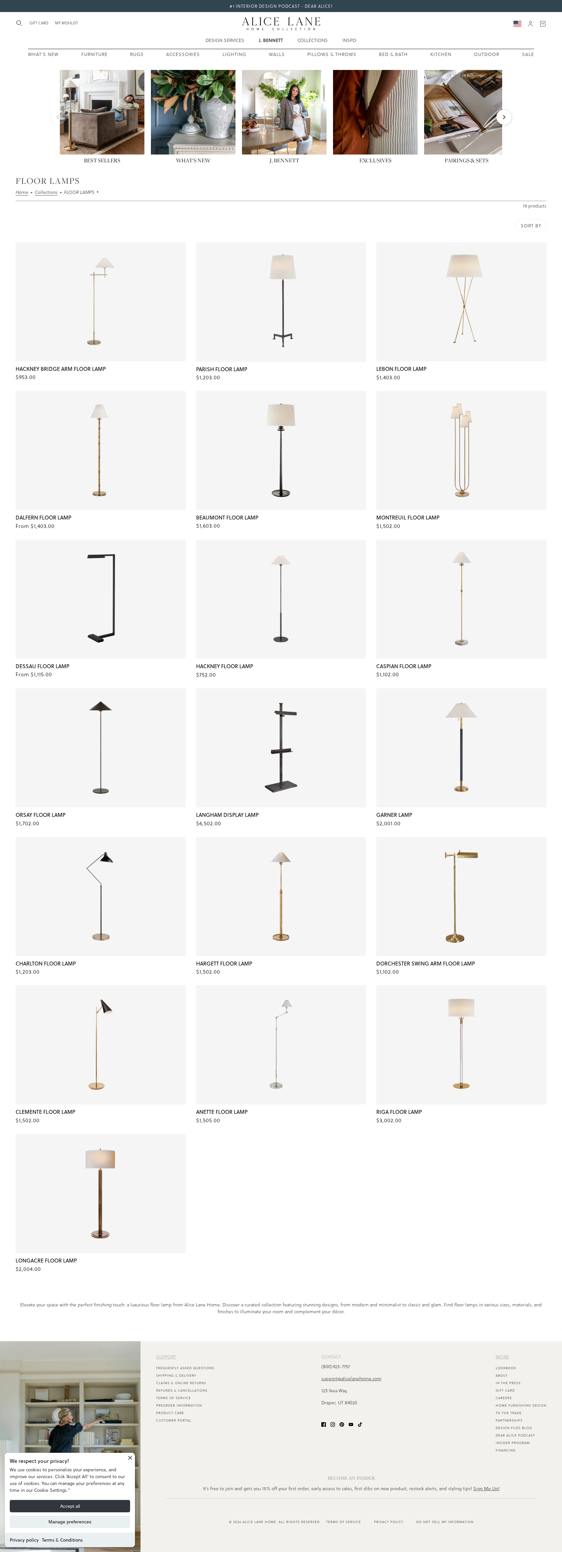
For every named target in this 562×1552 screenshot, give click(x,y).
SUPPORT (166, 1356)
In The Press (508, 1383)
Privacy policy (24, 1540)
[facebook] (323, 1424)
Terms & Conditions (62, 1540)
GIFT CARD (38, 23)
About (502, 1375)
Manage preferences (69, 1521)
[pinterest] (342, 1424)
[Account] (530, 23)
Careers (504, 1398)
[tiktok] (360, 1424)
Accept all (70, 1506)
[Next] (504, 117)
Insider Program (513, 1442)
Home (22, 193)
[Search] (19, 23)
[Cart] (542, 23)
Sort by (531, 225)
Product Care (170, 1412)
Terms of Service (173, 1398)
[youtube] (351, 1424)
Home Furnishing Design (521, 1405)
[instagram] (333, 1424)
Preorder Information (179, 1405)
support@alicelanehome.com (351, 1378)
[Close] (130, 1458)
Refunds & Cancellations (181, 1390)
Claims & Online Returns (181, 1383)
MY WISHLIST (66, 23)
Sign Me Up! (486, 1488)
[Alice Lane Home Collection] (281, 23)
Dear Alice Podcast (515, 1435)
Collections (46, 193)
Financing (506, 1450)
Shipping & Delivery (176, 1375)
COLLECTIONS (313, 40)
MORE (502, 1356)
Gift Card (505, 1390)
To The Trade (509, 1412)
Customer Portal (173, 1420)
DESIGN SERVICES (225, 40)
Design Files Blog (514, 1427)
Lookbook (506, 1368)
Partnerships (509, 1420)
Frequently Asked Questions (185, 1368)
